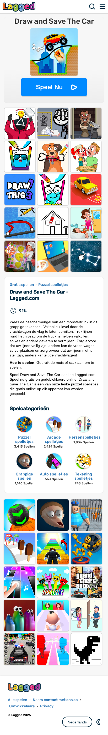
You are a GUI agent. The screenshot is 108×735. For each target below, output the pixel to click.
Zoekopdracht (92, 6)
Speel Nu (49, 87)
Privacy (46, 706)
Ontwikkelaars (22, 706)
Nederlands (77, 722)
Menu (103, 6)
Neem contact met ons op (55, 700)
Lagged (20, 6)
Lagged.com (25, 687)
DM (99, 722)
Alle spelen (17, 700)
